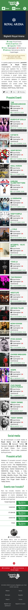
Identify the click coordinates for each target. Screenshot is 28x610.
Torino (20, 599)
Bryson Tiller (18, 475)
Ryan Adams (10, 477)
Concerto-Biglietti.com (17, 585)
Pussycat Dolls (20, 86)
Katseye (4, 88)
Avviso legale (15, 570)
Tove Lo (20, 473)
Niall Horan (20, 88)
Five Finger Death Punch (16, 479)
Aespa (3, 479)
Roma (20, 590)
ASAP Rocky (12, 88)
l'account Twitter (17, 444)
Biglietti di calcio (20, 604)
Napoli (7, 599)
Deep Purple (14, 471)
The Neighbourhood (19, 464)
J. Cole (23, 471)
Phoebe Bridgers (20, 477)
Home (7, 8)
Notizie (18, 8)
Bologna (7, 595)
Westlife (10, 475)
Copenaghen (12, 48)
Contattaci (6, 568)
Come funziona (19, 568)
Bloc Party (11, 473)
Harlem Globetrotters (17, 469)
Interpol (3, 473)
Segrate (20, 595)
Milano (8, 590)
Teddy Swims (5, 481)
